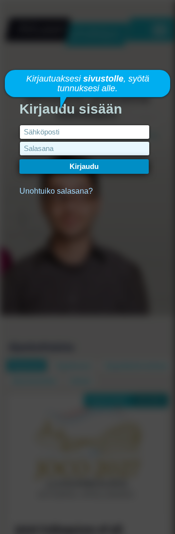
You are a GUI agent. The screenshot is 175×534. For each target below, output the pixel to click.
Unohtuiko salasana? (56, 191)
